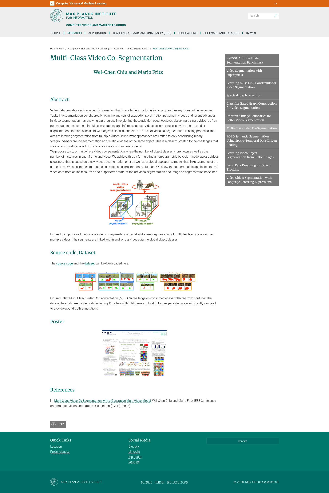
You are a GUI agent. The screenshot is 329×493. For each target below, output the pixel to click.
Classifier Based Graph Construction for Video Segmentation (252, 106)
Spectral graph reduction (244, 95)
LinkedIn (134, 451)
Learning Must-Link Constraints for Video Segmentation (251, 85)
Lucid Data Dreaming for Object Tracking (249, 167)
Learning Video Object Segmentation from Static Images (250, 155)
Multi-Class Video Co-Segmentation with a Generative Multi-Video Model (102, 400)
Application (97, 33)
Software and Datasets (222, 33)
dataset (89, 263)
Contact (242, 441)
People (56, 33)
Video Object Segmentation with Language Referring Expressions (249, 180)
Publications (187, 33)
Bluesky (134, 446)
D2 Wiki (251, 33)
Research (74, 33)
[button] (275, 3)
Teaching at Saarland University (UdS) (142, 33)
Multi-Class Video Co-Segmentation (252, 128)
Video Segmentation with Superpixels (244, 73)
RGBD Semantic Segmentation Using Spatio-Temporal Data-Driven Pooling (252, 141)
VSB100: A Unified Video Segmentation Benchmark (245, 60)
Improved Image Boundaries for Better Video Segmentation (249, 118)
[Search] (276, 16)
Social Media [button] (139, 440)
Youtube (134, 462)
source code (64, 263)
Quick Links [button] (60, 440)
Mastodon (135, 457)
